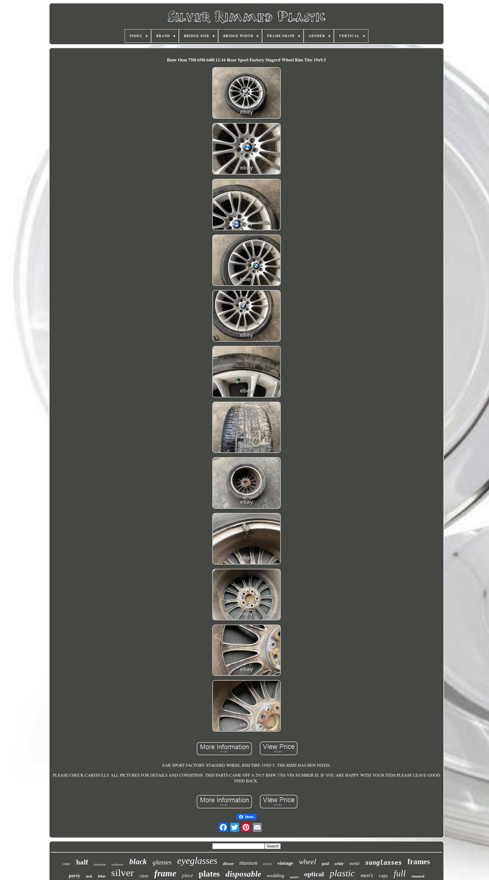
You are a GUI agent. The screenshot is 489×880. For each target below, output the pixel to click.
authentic (117, 864)
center (66, 864)
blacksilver (100, 864)
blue (102, 876)
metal (354, 863)
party (74, 875)
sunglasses (383, 862)
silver (122, 872)
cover (267, 864)
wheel (307, 862)
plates (209, 873)
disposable (243, 873)
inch (89, 876)
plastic (342, 873)
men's (367, 875)
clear (144, 875)
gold (325, 864)
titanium (248, 863)
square (294, 877)
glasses (162, 862)
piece (187, 875)
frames (419, 861)
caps (383, 875)
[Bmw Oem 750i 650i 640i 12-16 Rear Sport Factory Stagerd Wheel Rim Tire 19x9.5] (246, 94)
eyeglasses (197, 860)
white (339, 863)
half (82, 862)
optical (314, 874)
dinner (228, 864)
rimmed (417, 876)
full (400, 873)
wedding (275, 875)
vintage (285, 863)
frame (165, 873)
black (138, 861)
